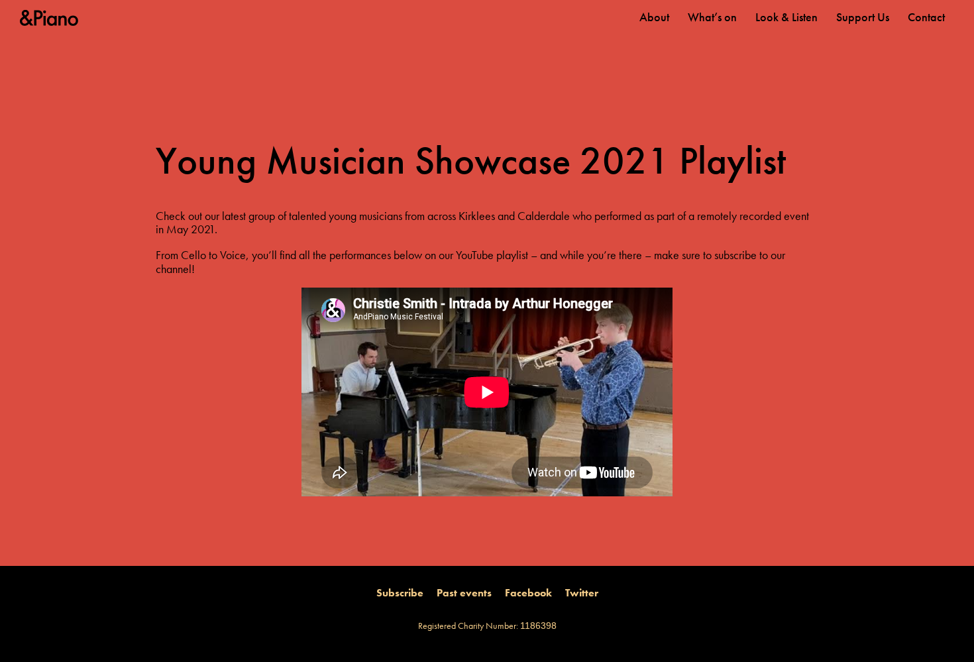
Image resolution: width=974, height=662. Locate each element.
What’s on (712, 17)
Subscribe (399, 593)
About (654, 17)
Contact (926, 17)
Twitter (581, 593)
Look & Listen (786, 17)
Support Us (862, 17)
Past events (464, 593)
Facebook (528, 593)
